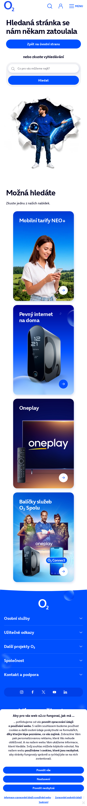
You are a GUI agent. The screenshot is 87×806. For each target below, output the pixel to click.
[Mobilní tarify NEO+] (43, 256)
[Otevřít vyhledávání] (49, 6)
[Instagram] (21, 692)
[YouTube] (54, 692)
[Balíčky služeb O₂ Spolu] (43, 537)
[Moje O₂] (60, 6)
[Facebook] (32, 692)
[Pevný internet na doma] (43, 350)
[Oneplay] (43, 443)
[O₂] (9, 6)
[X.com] (43, 692)
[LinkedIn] (65, 692)
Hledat (43, 80)
